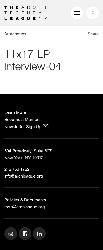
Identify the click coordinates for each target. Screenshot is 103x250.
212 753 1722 (16, 169)
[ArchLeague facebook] (26, 234)
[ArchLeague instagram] (11, 234)
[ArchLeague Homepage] (25, 12)
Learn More (15, 112)
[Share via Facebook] (82, 34)
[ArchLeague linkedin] (40, 234)
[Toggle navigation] (77, 13)
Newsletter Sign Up (23, 126)
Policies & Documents (25, 199)
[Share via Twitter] (76, 34)
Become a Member (22, 119)
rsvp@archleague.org (24, 206)
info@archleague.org (23, 175)
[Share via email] (67, 34)
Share (93, 33)
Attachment (15, 33)
